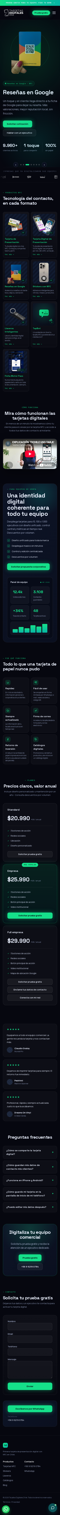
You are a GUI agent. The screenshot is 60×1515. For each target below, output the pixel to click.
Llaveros (7, 1475)
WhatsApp (29, 1471)
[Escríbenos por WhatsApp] (6, 1509)
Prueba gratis (41, 12)
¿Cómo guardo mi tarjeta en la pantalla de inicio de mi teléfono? (25, 1193)
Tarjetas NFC (9, 1466)
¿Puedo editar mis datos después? (26, 1207)
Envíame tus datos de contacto (30, 989)
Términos (6, 1502)
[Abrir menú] (54, 13)
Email (10, 1334)
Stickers (7, 1471)
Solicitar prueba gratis (30, 854)
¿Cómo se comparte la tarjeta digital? (23, 1152)
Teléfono (12, 1346)
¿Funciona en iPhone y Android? (24, 1180)
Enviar (30, 1386)
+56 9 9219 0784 (30, 1266)
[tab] (21, 164)
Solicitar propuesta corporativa (28, 566)
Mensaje (12, 1359)
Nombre (12, 1321)
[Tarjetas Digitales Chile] (14, 13)
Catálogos (8, 1480)
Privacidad (15, 1502)
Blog (5, 1485)
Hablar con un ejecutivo (19, 132)
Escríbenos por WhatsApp (30, 1408)
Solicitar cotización (17, 123)
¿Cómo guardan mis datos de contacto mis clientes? (23, 1167)
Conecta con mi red (30, 997)
